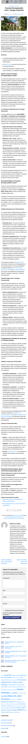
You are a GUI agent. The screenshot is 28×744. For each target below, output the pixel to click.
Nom (4, 590)
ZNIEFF (25, 710)
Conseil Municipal (5, 720)
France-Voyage (4, 689)
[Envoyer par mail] (15, 510)
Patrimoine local (13, 518)
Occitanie (8, 518)
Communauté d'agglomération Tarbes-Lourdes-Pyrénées (13, 682)
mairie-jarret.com (12, 451)
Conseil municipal (20, 684)
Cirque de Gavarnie (13, 680)
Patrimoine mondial (15, 704)
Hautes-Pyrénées (12, 516)
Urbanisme (4, 728)
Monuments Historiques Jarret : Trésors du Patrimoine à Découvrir (15, 661)
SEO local (7, 707)
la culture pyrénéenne (19, 269)
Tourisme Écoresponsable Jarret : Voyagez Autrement (15, 652)
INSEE (11, 693)
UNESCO (21, 710)
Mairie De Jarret (20, 14)
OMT (17, 699)
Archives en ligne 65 (16, 675)
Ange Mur (7, 516)
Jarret (14, 693)
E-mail (5, 597)
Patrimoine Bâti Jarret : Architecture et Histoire (14, 642)
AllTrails (2, 675)
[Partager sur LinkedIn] (20, 510)
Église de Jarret (5, 712)
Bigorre (10, 677)
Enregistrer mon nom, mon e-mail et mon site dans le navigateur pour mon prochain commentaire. (13, 612)
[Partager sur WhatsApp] (7, 510)
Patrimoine (17, 701)
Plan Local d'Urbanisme (8, 705)
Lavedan (24, 693)
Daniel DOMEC (4, 686)
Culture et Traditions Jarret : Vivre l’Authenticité (22, 561)
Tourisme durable (20, 518)
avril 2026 (3, 736)
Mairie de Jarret (8, 64)
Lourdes (17, 516)
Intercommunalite (5, 723)
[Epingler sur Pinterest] (18, 510)
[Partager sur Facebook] (10, 510)
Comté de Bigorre (12, 684)
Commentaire (6, 578)
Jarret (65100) (19, 693)
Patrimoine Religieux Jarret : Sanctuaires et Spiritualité (6, 561)
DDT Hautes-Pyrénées (12, 686)
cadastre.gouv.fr (15, 677)
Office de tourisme (13, 699)
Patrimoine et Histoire (14, 6)
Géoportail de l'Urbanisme (11, 689)
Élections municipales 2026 (14, 712)
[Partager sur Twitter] (12, 510)
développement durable (21, 686)
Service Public (13, 708)
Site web (5, 603)
